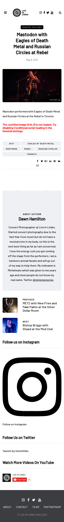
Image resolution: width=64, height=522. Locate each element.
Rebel (27, 149)
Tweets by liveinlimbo (16, 450)
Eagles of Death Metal (41, 144)
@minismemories (43, 279)
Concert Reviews (32, 27)
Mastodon (11, 149)
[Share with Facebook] (37, 161)
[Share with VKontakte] (59, 161)
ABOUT (7, 507)
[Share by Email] (37, 165)
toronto (32, 154)
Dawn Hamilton (32, 218)
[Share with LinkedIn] (50, 161)
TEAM (35, 507)
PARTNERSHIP (52, 507)
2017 (11, 144)
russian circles (48, 149)
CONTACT (22, 507)
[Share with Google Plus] (46, 161)
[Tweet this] (42, 161)
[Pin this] (55, 161)
